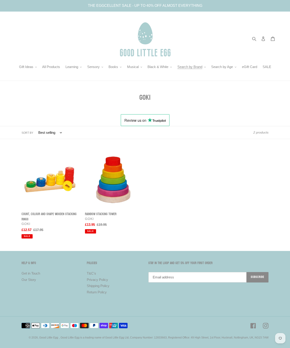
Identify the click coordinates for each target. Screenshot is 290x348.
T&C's (91, 273)
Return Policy (97, 292)
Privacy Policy (97, 280)
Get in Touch (31, 273)
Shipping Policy (98, 286)
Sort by (27, 132)
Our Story (29, 280)
